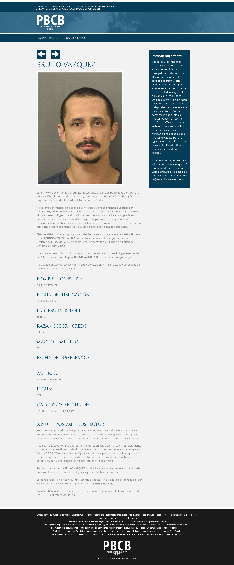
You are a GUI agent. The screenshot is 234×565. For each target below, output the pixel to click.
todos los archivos (74, 37)
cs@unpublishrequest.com (170, 534)
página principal (48, 37)
